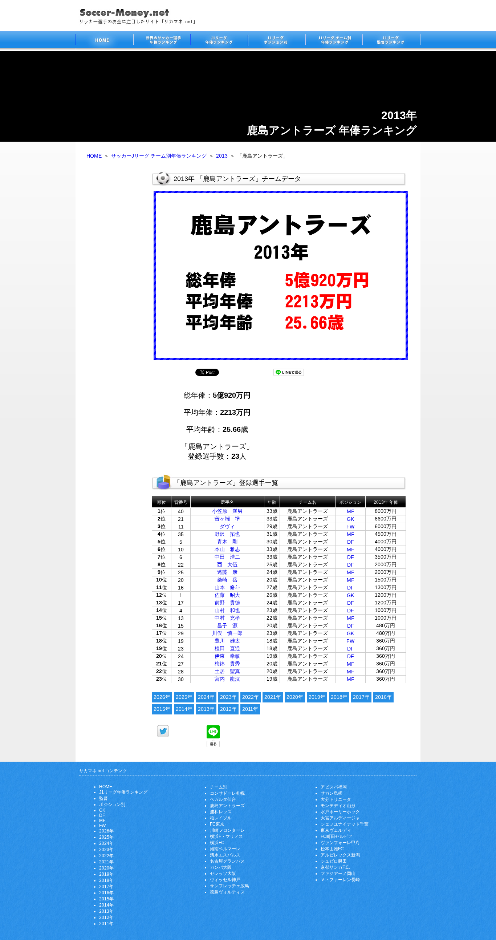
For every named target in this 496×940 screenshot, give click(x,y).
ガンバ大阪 (221, 867)
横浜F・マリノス (226, 836)
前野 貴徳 (227, 602)
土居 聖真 (227, 671)
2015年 (162, 709)
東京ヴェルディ (336, 830)
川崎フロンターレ (227, 830)
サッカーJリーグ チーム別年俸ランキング (159, 156)
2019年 (317, 697)
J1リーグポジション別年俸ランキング (276, 41)
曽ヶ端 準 (227, 519)
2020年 (294, 697)
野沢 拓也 (227, 534)
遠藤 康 (227, 572)
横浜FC (217, 842)
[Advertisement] (114, 283)
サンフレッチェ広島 (229, 885)
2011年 (250, 709)
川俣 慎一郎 (227, 633)
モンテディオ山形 (338, 805)
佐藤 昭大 (227, 595)
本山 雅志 (227, 549)
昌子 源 (227, 625)
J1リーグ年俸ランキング (123, 792)
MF (350, 511)
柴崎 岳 (227, 580)
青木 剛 (227, 541)
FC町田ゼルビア (337, 836)
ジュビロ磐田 (334, 861)
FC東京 (217, 824)
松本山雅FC (332, 848)
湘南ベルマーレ (225, 848)
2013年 (206, 709)
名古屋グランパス (227, 861)
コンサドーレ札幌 (227, 793)
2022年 (250, 697)
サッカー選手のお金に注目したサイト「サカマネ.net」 (104, 41)
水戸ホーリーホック (340, 811)
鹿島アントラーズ (227, 805)
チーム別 (218, 787)
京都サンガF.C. (335, 867)
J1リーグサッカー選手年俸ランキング (219, 41)
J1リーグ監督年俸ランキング (391, 41)
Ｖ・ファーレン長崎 (340, 879)
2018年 (339, 697)
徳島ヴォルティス (227, 892)
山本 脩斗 (227, 587)
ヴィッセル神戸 (225, 879)
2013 (222, 156)
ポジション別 (112, 804)
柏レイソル (221, 818)
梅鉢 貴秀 (227, 663)
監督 (103, 798)
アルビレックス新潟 (340, 855)
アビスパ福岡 (334, 787)
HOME (94, 156)
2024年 (206, 697)
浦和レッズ (221, 811)
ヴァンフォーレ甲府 (340, 842)
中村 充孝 (227, 618)
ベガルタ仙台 (223, 799)
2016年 (383, 697)
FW (350, 527)
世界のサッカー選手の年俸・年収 (161, 41)
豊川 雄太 (227, 641)
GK (350, 519)
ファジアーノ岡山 (338, 873)
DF (350, 542)
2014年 (184, 709)
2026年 (162, 697)
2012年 (228, 709)
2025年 (184, 697)
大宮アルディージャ (340, 818)
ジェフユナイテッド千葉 (345, 824)
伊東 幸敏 (227, 656)
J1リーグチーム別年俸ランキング (333, 41)
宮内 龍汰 (227, 679)
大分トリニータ (336, 799)
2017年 (361, 697)
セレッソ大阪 (223, 873)
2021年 (272, 697)
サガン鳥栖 (331, 793)
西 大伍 (227, 564)
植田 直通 (227, 648)
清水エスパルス (225, 855)
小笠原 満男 (227, 511)
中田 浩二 (227, 557)
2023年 (228, 697)
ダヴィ (227, 526)
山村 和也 (227, 610)
